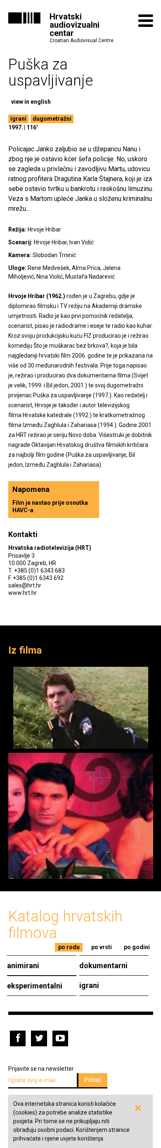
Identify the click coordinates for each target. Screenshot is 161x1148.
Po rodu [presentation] (69, 947)
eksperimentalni (34, 985)
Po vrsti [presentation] (101, 947)
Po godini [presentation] (137, 947)
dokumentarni (103, 965)
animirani (23, 965)
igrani (18, 118)
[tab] (69, 947)
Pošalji (92, 1079)
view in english (31, 101)
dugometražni (52, 118)
